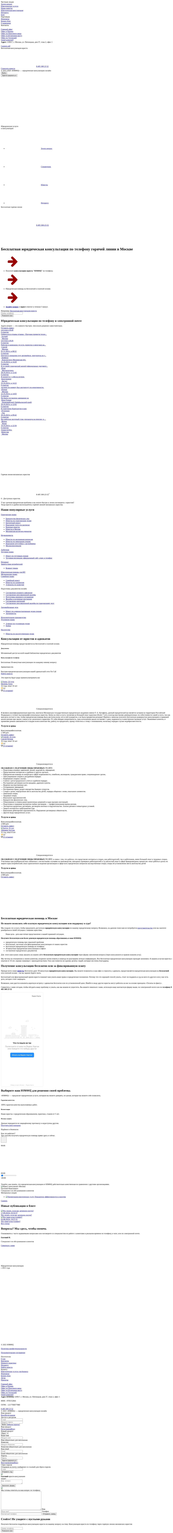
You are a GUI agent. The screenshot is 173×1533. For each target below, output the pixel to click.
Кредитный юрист (13, 523)
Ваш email (5, 1449)
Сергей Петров (7, 739)
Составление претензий (15, 601)
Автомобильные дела (9, 607)
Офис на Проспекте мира (11, 34)
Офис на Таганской (9, 38)
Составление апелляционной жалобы (21, 595)
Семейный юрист (13, 580)
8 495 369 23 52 (42, 66)
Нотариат (5, 562)
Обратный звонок (8, 106)
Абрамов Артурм (8, 830)
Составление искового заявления (19, 593)
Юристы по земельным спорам (18, 541)
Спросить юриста (8, 68)
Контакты (5, 1361)
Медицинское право (9, 574)
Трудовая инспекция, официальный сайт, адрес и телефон (29, 558)
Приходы (4, 1380)
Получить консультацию (11, 1125)
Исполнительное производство (13, 617)
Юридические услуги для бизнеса (14, 1372)
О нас (3, 1359)
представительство (145, 928)
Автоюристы (11, 613)
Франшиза (5, 19)
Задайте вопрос (12, 307)
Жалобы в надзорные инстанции (19, 599)
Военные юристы (13, 527)
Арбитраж (5, 550)
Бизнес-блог (6, 21)
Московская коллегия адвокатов (18, 531)
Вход (3, 1415)
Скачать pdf (5, 46)
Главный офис (6, 29)
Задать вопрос (6, 4)
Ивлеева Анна (6, 684)
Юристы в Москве (13, 529)
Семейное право (7, 576)
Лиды (3, 1378)
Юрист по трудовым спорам (17, 556)
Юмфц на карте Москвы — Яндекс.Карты (22, 1085)
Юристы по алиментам (15, 583)
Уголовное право (8, 620)
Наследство (5, 630)
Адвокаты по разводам (15, 585)
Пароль (4, 1456)
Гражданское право (8, 515)
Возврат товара (12, 568)
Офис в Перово (7, 31)
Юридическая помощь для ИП (13, 572)
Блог (3, 15)
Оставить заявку (7, 328)
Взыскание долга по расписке (18, 525)
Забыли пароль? (13, 1425)
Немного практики (8, 1363)
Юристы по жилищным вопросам (19, 539)
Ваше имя (5, 1435)
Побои (8, 626)
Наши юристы (6, 8)
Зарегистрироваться (9, 75)
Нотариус (5, 13)
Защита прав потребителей (12, 564)
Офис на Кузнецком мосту (11, 36)
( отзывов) (8, 691)
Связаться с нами (8, 1246)
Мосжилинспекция (13, 546)
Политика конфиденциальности (14, 1349)
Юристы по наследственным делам (20, 634)
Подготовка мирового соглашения (19, 597)
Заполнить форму (8, 1486)
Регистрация (10, 1415)
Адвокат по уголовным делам (18, 624)
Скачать (4, 1201)
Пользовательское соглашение (13, 1353)
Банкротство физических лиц (17, 519)
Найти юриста (6, 674)
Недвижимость (7, 535)
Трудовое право (7, 552)
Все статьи (5, 1224)
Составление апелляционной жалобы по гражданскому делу (30, 603)
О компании (6, 23)
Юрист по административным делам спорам (23, 611)
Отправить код (7, 1472)
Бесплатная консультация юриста (23, 311)
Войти (4, 73)
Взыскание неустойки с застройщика (21, 544)
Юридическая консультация (12, 10)
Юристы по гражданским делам (18, 521)
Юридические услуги (9, 6)
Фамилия (4, 1442)
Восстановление (7, 1463)
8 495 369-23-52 (42, 225)
